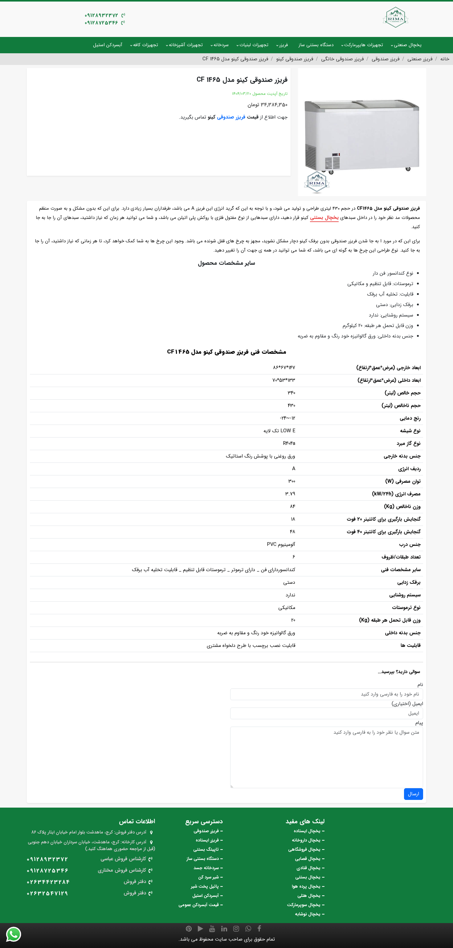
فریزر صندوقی (231, 117)
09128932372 (101, 15)
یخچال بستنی (324, 217)
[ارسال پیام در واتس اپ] (17, 934)
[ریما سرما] (396, 17)
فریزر (283, 45)
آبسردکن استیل (107, 45)
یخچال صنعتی (408, 45)
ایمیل (417, 704)
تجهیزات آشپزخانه (186, 45)
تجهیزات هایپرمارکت (363, 45)
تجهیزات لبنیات (253, 45)
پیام (419, 723)
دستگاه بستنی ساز (316, 45)
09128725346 (101, 23)
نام (420, 684)
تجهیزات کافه (145, 45)
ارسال (413, 794)
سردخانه (221, 45)
